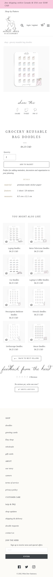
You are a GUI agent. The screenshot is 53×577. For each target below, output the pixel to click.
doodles (8, 425)
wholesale (9, 447)
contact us (9, 533)
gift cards (9, 454)
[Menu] (48, 25)
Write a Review (29, 390)
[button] (26, 377)
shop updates (11, 511)
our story (9, 468)
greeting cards (11, 432)
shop (6, 42)
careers (8, 475)
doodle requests (12, 526)
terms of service (12, 483)
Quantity (7, 152)
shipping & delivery (13, 518)
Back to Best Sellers (28, 358)
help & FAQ (10, 504)
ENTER (26, 556)
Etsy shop (9, 440)
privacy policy (11, 490)
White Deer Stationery (29, 574)
